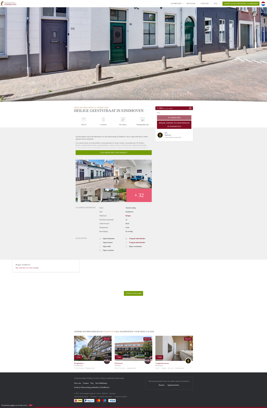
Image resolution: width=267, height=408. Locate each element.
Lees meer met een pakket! (113, 153)
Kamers (162, 385)
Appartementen (173, 385)
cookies (12, 405)
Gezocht (205, 3)
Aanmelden (176, 3)
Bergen (128, 216)
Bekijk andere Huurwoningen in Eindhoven (174, 125)
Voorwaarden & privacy (81, 396)
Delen (107, 339)
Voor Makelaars (101, 383)
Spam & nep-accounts (106, 396)
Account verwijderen (121, 396)
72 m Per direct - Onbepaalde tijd (84, 368)
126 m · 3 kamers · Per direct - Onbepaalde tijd (169, 368)
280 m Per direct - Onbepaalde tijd (125, 368)
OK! (30, 405)
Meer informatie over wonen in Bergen (27, 268)
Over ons (77, 383)
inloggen (191, 3)
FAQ (215, 3)
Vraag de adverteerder (137, 238)
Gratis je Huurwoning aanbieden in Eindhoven (91, 387)
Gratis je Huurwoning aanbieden (241, 4)
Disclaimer (94, 396)
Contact (86, 383)
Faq (92, 383)
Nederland (112, 393)
